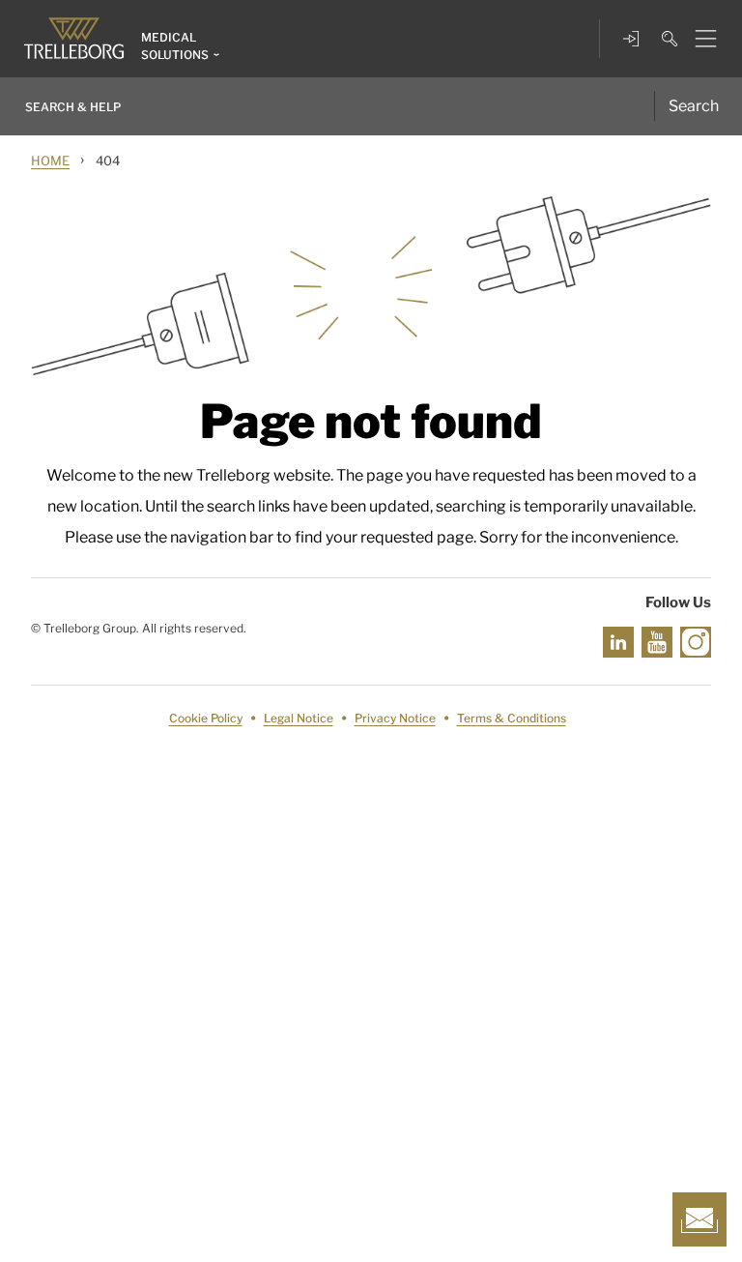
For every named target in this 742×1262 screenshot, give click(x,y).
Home (50, 160)
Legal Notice (298, 718)
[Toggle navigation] (698, 38)
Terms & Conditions (511, 718)
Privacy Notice (395, 718)
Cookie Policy (206, 718)
